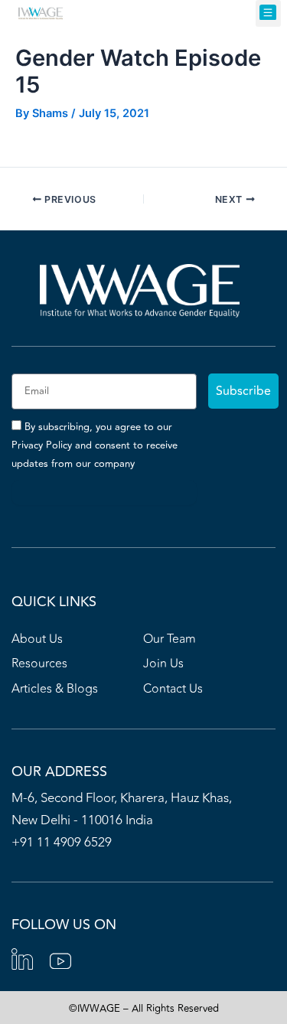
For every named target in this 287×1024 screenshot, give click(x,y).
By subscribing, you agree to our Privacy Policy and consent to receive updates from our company (94, 445)
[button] (268, 13)
